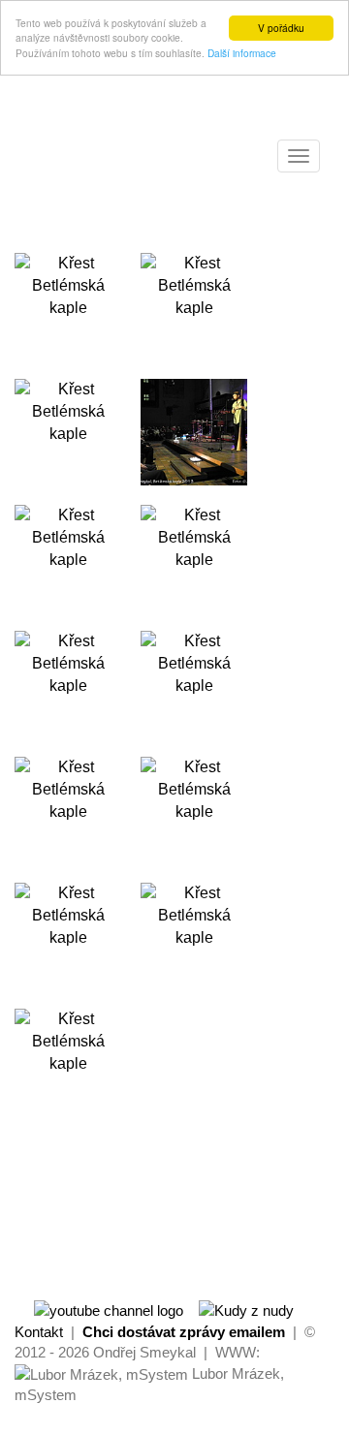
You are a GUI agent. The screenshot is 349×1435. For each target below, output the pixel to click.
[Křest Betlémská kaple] (68, 306)
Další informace (241, 53)
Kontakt (39, 1332)
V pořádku (281, 27)
